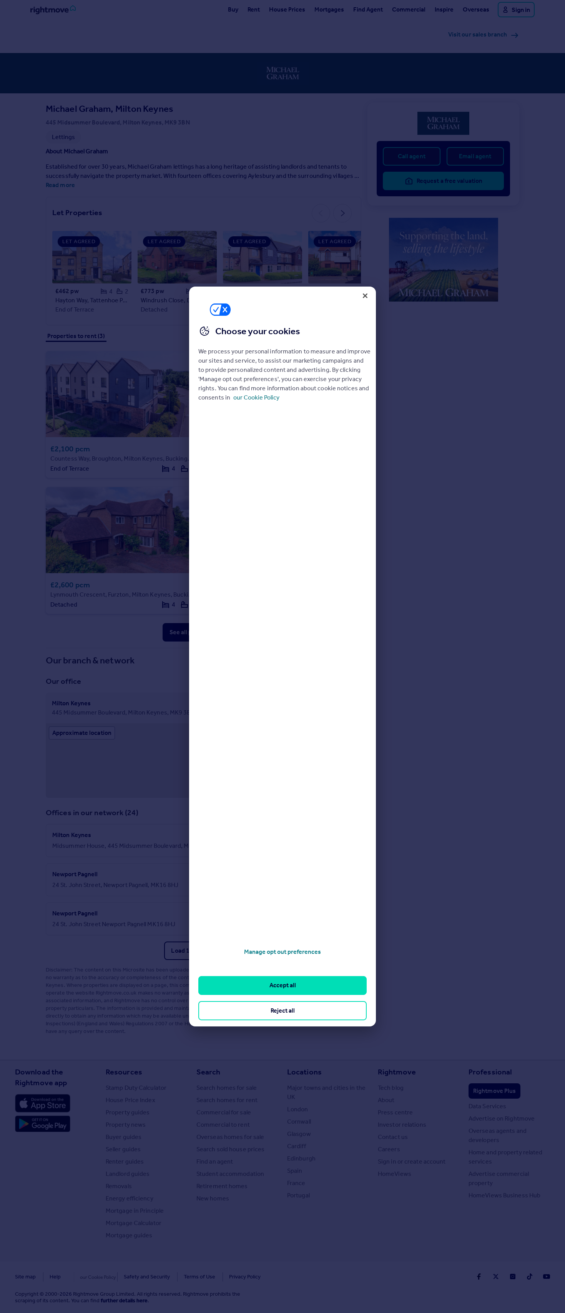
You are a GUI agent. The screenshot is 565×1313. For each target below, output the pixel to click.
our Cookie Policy (256, 397)
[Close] (365, 295)
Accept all (282, 985)
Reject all (283, 1010)
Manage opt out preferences (282, 951)
